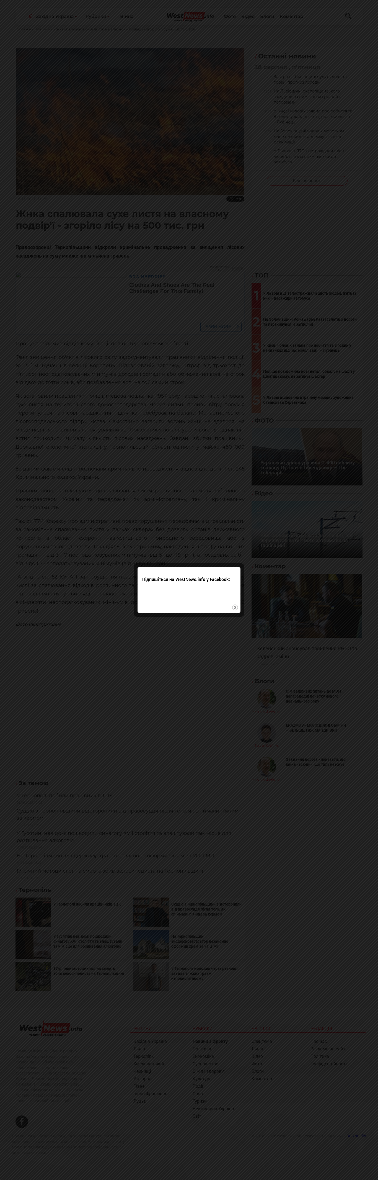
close (235, 607)
